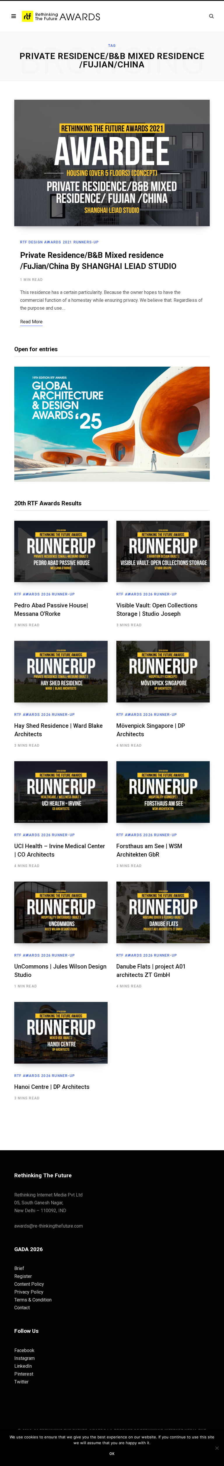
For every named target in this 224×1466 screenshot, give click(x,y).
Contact (22, 1307)
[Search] (211, 16)
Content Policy (29, 1284)
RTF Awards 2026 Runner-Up (44, 594)
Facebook (24, 1350)
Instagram (24, 1358)
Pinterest (23, 1374)
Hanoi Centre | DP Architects (52, 1086)
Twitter (21, 1382)
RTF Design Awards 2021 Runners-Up (59, 242)
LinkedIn (23, 1366)
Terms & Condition (33, 1300)
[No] (217, 1448)
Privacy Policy (28, 1292)
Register (23, 1276)
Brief (19, 1268)
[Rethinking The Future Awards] (62, 16)
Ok (112, 1454)
